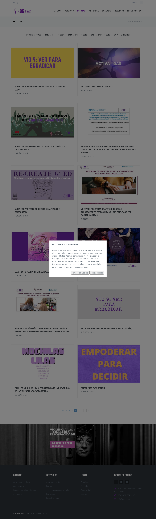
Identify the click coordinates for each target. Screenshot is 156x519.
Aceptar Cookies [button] (96, 273)
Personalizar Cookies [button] (80, 273)
